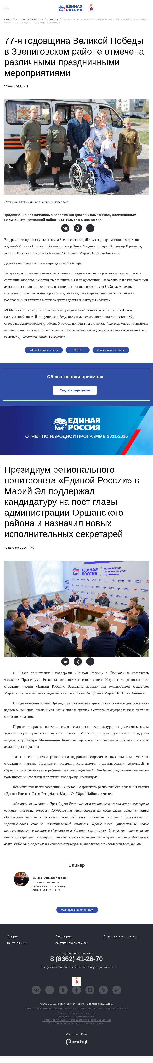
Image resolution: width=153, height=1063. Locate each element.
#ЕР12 (77, 349)
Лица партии (64, 936)
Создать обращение (75, 390)
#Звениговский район (111, 349)
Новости (52, 19)
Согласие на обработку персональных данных (76, 1023)
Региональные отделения (120, 936)
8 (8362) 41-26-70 (76, 959)
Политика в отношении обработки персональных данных (76, 1019)
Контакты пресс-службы (71, 943)
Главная (9, 19)
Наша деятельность (31, 19)
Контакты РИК (17, 943)
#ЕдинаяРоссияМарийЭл (77, 909)
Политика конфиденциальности (76, 1016)
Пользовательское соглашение (77, 1013)
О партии (13, 936)
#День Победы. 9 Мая (44, 349)
